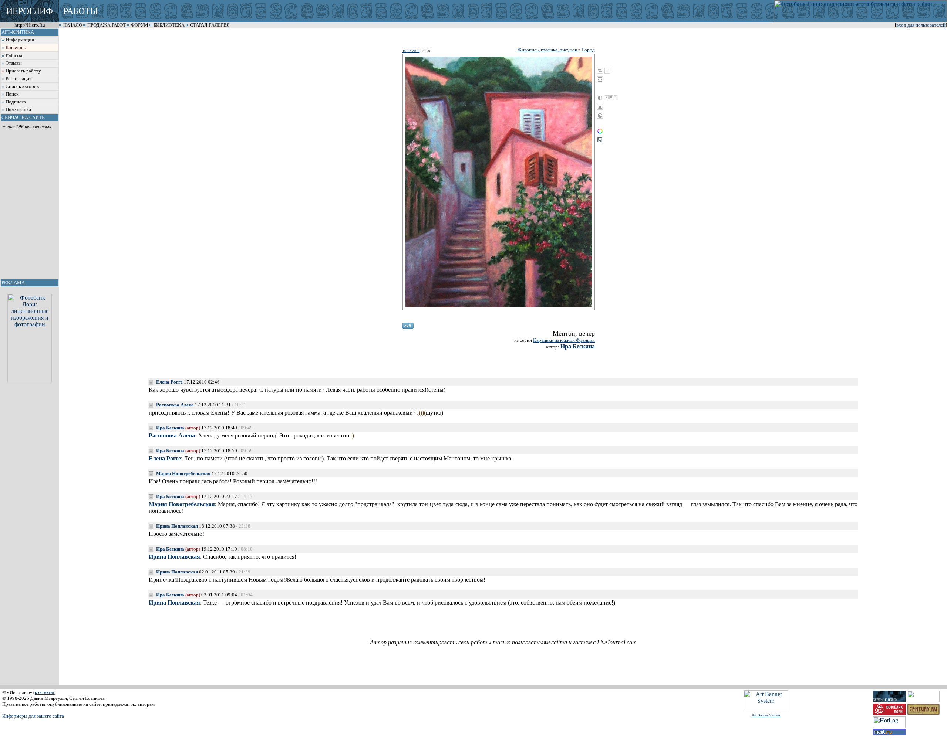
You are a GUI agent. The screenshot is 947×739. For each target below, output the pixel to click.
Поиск (12, 94)
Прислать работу (23, 71)
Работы (14, 55)
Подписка (16, 102)
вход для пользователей (921, 25)
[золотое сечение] (607, 71)
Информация (20, 39)
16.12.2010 (410, 51)
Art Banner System (766, 715)
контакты (44, 692)
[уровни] (600, 107)
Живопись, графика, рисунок (547, 49)
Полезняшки (18, 109)
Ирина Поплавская (177, 526)
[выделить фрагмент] (600, 79)
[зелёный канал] (611, 97)
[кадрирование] (600, 71)
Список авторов (22, 86)
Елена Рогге (169, 382)
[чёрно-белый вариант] (600, 98)
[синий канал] (615, 97)
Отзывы (14, 63)
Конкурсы (16, 47)
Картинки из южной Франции (564, 340)
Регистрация (18, 78)
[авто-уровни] (600, 116)
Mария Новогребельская (183, 473)
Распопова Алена (175, 405)
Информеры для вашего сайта (33, 716)
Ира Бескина (577, 346)
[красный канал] (606, 97)
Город (588, 49)
